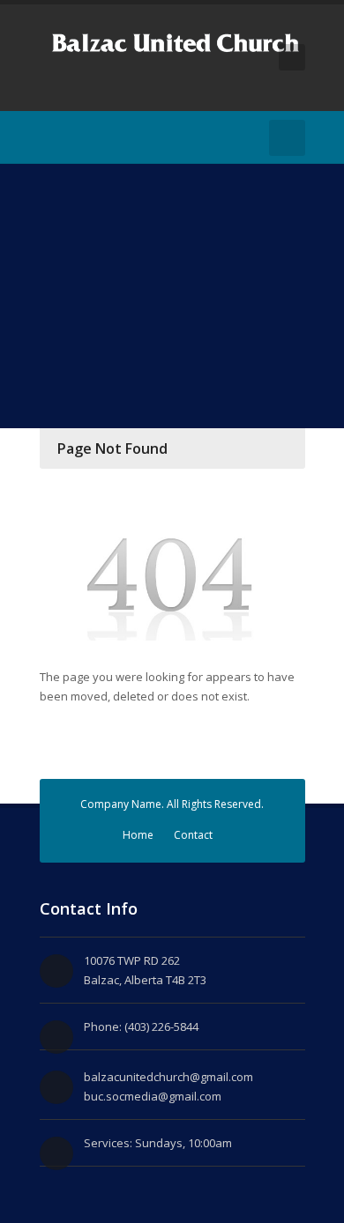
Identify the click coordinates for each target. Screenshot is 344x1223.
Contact (193, 834)
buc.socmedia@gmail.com (152, 1096)
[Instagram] (76, 137)
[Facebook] (50, 137)
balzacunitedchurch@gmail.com (168, 1077)
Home (138, 834)
